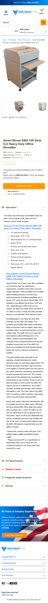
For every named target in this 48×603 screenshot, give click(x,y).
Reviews (8, 486)
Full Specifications (13, 461)
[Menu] (6, 12)
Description (10, 207)
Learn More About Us (14, 535)
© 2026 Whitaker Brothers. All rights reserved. (24, 600)
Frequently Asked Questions (17, 477)
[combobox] (24, 22)
